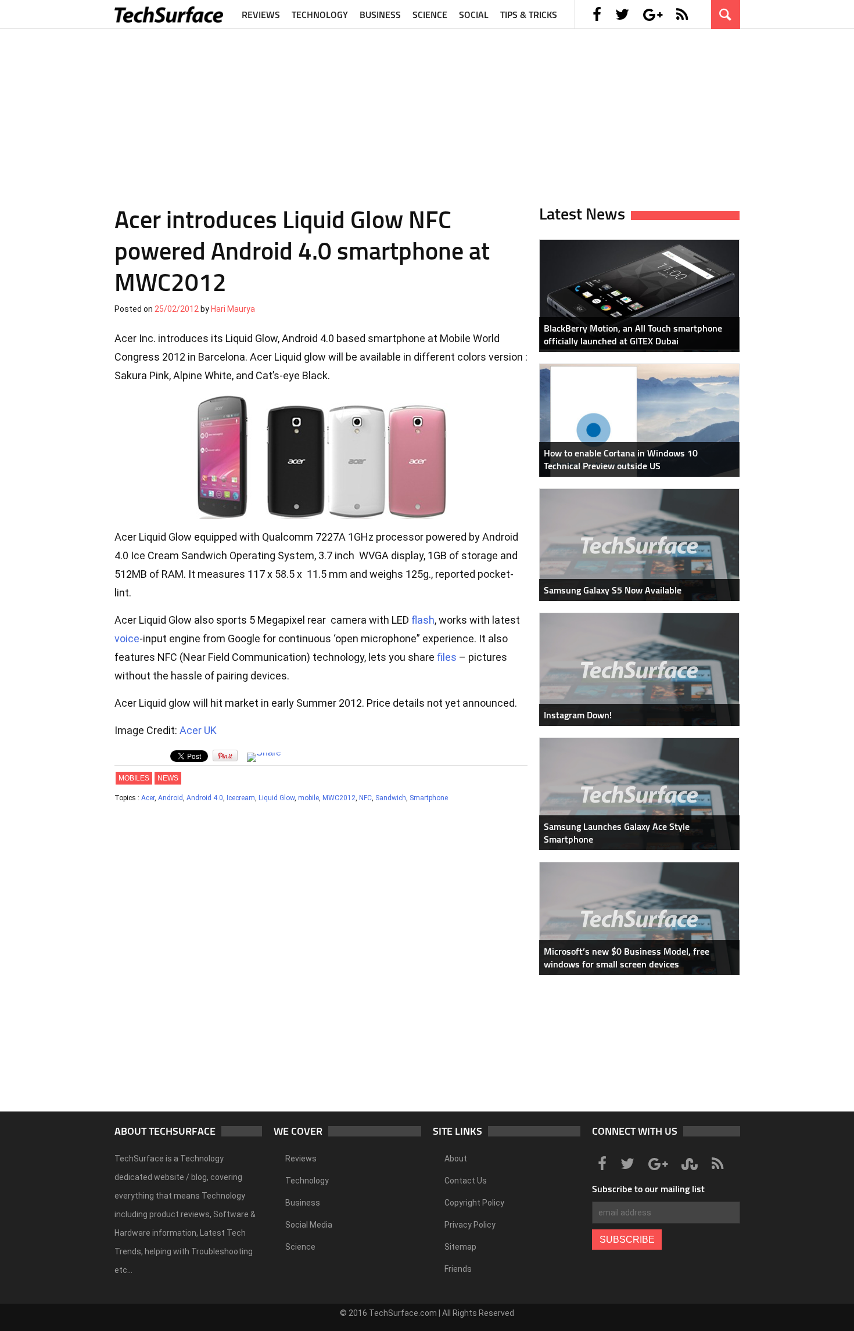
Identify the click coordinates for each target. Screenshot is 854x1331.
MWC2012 (339, 798)
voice (126, 638)
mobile (308, 798)
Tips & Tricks (528, 14)
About (455, 1158)
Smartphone (429, 798)
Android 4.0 (204, 798)
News (167, 778)
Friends (458, 1269)
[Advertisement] (427, 110)
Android (170, 798)
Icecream (241, 798)
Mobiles (134, 778)
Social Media (308, 1224)
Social (474, 14)
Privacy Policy (470, 1224)
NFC (365, 798)
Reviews (261, 14)
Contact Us (465, 1180)
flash (423, 620)
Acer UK (198, 730)
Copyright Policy (474, 1202)
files (447, 657)
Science (429, 14)
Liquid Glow (277, 798)
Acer (148, 798)
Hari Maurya (233, 309)
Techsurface (169, 14)
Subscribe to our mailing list (648, 1189)
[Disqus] (321, 962)
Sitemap (460, 1246)
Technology (320, 14)
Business (380, 14)
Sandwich (390, 798)
